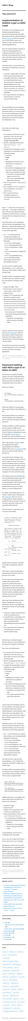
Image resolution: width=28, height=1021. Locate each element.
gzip (5, 973)
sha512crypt (13, 333)
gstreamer (15, 970)
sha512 (23, 357)
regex (13, 989)
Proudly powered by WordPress (17, 1018)
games (10, 967)
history (5, 977)
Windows (6, 939)
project (6, 986)
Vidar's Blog (7, 5)
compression (12, 955)
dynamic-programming (10, 961)
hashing (12, 357)
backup (12, 952)
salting (16, 442)
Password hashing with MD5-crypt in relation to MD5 (13, 367)
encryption (7, 964)
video (19, 1005)
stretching (17, 449)
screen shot (7, 992)
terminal (21, 1002)
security (16, 992)
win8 (21, 1011)
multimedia (13, 980)
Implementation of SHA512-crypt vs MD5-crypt (14, 23)
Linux (3, 357)
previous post (8, 38)
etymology (17, 964)
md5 (16, 357)
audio (5, 952)
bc (4, 955)
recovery (6, 989)
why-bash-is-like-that (10, 1011)
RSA (20, 989)
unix (13, 1005)
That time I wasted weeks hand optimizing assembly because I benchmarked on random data (13, 896)
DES (17, 476)
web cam (16, 1008)
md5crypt (8, 497)
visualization (7, 1008)
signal (16, 999)
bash (20, 952)
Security (7, 357)
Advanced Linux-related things (15, 355)
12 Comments (7, 358)
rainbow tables (14, 434)
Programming (8, 931)
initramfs (13, 977)
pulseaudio (14, 986)
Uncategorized (8, 937)
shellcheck (14, 995)
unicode (6, 1005)
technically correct (9, 1002)
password (19, 357)
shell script (7, 999)
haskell (20, 973)
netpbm (6, 983)
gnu (17, 967)
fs (4, 967)
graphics (6, 970)
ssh (22, 999)
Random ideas (8, 933)
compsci (6, 958)
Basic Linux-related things (13, 929)
